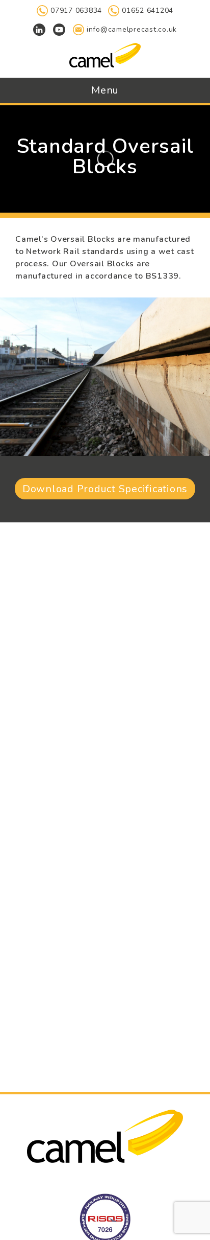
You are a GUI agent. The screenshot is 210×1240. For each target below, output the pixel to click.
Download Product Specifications (105, 489)
